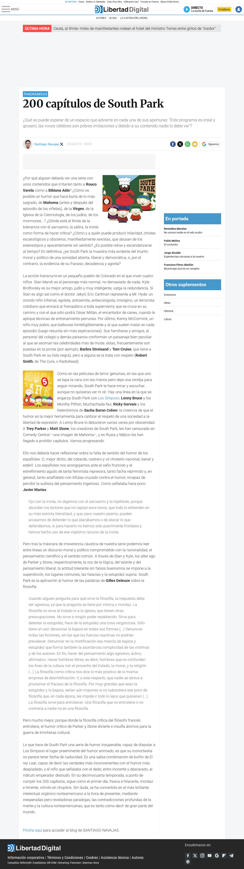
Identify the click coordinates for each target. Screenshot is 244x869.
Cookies (92, 857)
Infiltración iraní (131, 2)
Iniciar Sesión (238, 9)
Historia (168, 311)
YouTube (209, 855)
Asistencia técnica (115, 857)
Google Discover (217, 855)
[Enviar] (187, 144)
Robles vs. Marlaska (95, 2)
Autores (101, 17)
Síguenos (213, 144)
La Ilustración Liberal (134, 17)
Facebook (188, 855)
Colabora (224, 9)
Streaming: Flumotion (69, 862)
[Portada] (121, 9)
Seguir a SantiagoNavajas (61, 144)
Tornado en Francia (149, 2)
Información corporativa (26, 857)
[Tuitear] (180, 144)
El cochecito (172, 242)
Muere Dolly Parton (170, 2)
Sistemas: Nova (91, 862)
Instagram (202, 855)
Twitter (195, 855)
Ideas (167, 302)
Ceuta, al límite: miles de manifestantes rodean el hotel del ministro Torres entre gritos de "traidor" (134, 28)
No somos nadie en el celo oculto (183, 230)
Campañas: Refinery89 (19, 862)
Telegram (231, 855)
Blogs (113, 17)
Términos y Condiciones (65, 857)
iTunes (188, 862)
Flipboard (224, 855)
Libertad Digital (96, 848)
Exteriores (170, 294)
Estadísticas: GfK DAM (44, 862)
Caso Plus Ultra (114, 2)
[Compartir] (173, 144)
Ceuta (81, 2)
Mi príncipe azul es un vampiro (181, 266)
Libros (167, 319)
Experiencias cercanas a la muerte (184, 254)
